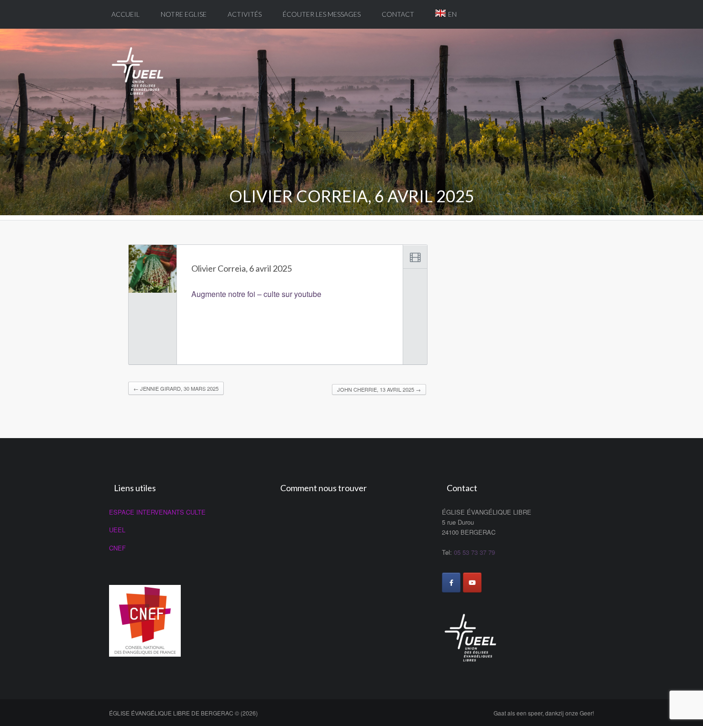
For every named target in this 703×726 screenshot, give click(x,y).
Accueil (125, 14)
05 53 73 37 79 (474, 552)
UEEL (117, 529)
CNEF (117, 547)
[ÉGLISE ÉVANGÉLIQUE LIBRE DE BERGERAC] (141, 66)
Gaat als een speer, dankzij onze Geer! (544, 713)
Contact (398, 14)
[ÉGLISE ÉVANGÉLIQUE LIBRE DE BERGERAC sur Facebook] (451, 582)
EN (452, 14)
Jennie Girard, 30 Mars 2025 (176, 388)
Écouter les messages (322, 14)
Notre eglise (184, 14)
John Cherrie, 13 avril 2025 (379, 389)
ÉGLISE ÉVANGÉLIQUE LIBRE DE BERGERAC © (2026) (183, 713)
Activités (245, 14)
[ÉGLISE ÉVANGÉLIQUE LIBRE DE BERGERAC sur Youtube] (472, 582)
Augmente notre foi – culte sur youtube (256, 293)
